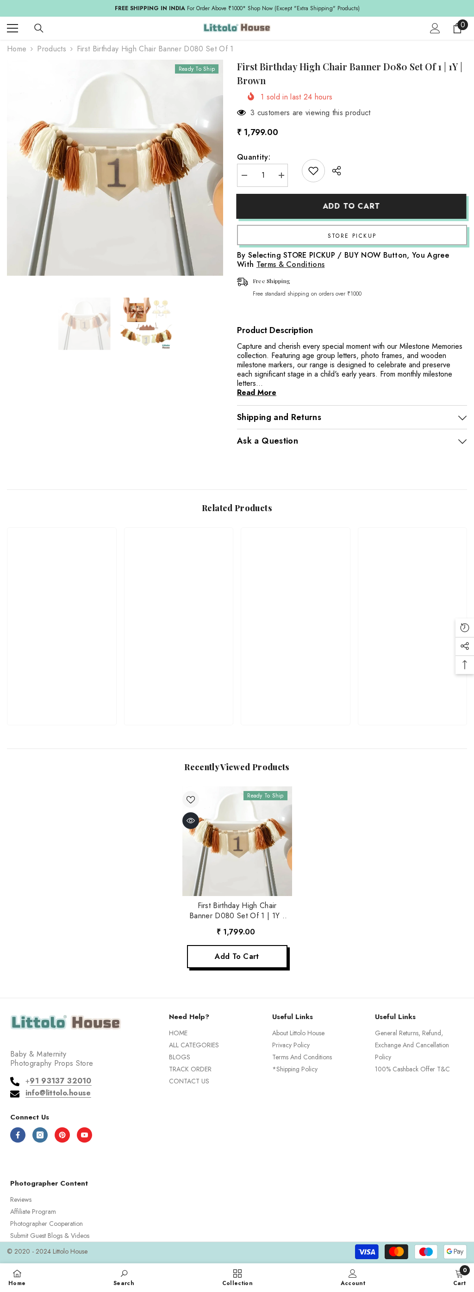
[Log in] (435, 28)
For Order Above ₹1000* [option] (237, 8)
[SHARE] (333, 171)
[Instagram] (40, 1135)
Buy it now (352, 235)
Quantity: (253, 157)
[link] (62, 687)
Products (51, 49)
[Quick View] (190, 820)
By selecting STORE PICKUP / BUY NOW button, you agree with (343, 260)
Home (16, 49)
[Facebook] (17, 1135)
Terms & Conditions (290, 264)
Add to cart (352, 206)
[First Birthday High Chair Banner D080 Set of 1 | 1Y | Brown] (237, 841)
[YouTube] (84, 1135)
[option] (115, 168)
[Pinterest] (62, 1135)
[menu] (12, 28)
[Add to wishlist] (313, 170)
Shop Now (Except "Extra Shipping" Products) (304, 8)
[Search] (38, 28)
